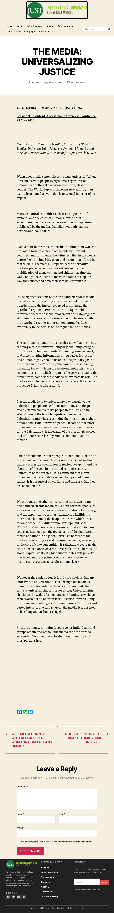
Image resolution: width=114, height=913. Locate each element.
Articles (50, 26)
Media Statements (35, 26)
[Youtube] (19, 897)
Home (9, 26)
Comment (22, 786)
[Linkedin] (24, 897)
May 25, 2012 (56, 82)
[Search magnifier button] (109, 29)
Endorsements (14, 31)
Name (20, 814)
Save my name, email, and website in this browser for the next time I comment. (56, 842)
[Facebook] (8, 897)
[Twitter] (13, 897)
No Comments (78, 82)
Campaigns (30, 31)
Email (61, 814)
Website (21, 827)
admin (38, 82)
